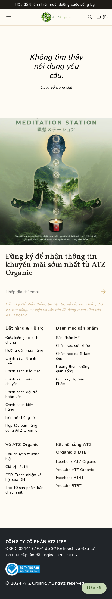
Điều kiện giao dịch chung (21, 340)
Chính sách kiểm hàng (19, 407)
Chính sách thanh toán (20, 361)
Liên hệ (94, 588)
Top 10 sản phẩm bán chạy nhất (24, 490)
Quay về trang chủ (56, 87)
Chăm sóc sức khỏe (73, 345)
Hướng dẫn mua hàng (24, 350)
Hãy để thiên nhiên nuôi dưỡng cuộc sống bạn (56, 4)
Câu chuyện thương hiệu (22, 456)
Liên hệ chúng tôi (20, 417)
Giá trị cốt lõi (16, 466)
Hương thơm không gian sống (72, 369)
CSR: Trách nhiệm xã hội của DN (23, 477)
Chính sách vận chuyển (18, 382)
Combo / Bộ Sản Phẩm (70, 382)
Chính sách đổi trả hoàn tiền (21, 394)
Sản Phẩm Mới (68, 337)
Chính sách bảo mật (22, 371)
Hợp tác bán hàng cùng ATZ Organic (21, 428)
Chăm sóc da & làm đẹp (73, 356)
